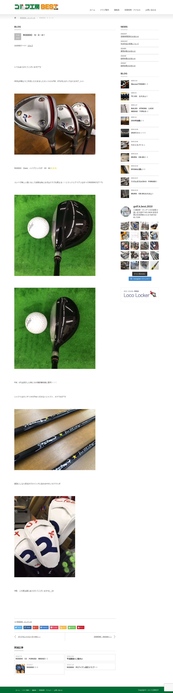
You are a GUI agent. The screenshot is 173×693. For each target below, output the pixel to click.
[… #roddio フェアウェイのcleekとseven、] (125, 245)
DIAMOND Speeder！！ (103, 637)
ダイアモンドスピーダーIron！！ (29, 637)
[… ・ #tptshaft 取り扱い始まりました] (154, 265)
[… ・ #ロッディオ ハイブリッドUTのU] (144, 255)
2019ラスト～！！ (138, 133)
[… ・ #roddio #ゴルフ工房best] (154, 245)
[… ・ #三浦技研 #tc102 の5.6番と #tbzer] (135, 245)
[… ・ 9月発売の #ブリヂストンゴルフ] (125, 226)
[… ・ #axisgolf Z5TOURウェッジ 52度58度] (154, 226)
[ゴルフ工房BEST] (36, 7)
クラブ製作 (104, 10)
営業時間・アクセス (132, 10)
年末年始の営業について (130, 44)
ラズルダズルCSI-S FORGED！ (144, 181)
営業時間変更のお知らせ (130, 36)
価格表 (116, 10)
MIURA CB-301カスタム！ (142, 194)
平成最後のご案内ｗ (75, 659)
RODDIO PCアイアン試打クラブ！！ (82, 667)
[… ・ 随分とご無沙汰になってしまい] (125, 265)
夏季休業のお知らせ (128, 51)
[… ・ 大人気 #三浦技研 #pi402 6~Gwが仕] (144, 265)
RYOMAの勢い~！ (138, 169)
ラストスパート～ (138, 145)
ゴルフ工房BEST (153, 690)
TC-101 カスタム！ (139, 96)
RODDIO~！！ (32, 667)
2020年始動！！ (137, 121)
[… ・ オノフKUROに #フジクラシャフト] (154, 255)
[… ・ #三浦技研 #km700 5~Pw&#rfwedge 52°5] (135, 265)
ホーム (92, 10)
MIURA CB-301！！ (139, 157)
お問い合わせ (151, 10)
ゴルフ (30, 46)
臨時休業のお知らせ (128, 58)
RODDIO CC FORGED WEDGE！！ (32, 659)
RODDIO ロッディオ (24, 622)
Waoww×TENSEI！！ (139, 84)
